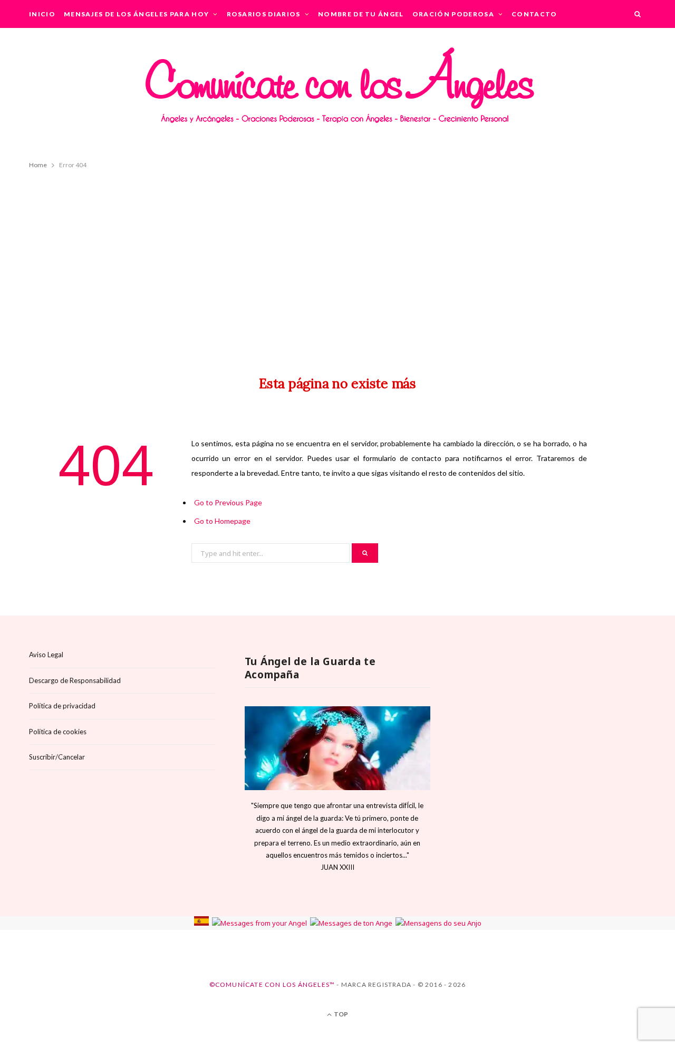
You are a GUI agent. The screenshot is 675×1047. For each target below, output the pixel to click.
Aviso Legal (46, 654)
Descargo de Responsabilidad (75, 680)
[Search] (638, 14)
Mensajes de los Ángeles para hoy (136, 14)
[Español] (201, 923)
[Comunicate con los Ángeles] (337, 92)
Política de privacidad (62, 706)
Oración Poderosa (453, 14)
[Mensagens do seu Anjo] (438, 923)
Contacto (534, 14)
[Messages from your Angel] (259, 923)
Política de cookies (57, 731)
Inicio (42, 14)
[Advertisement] (337, 263)
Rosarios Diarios (264, 14)
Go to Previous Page (228, 502)
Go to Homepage (222, 520)
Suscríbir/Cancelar (57, 757)
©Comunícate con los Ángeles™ (272, 984)
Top (340, 1014)
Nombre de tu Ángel (361, 14)
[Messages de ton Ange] (351, 923)
